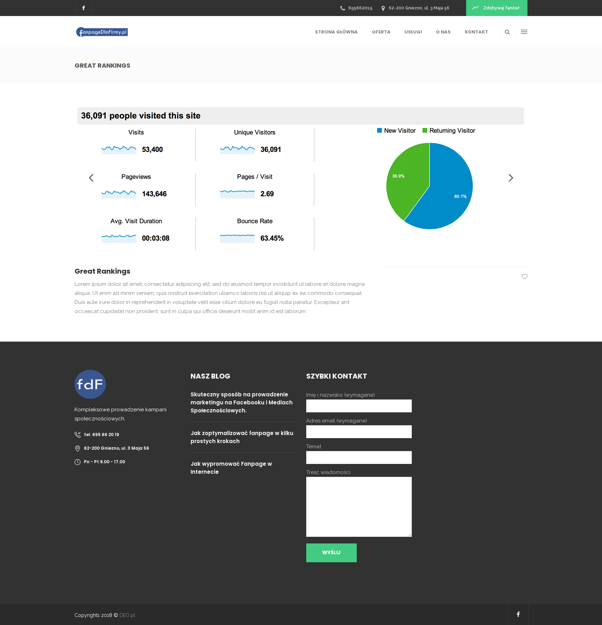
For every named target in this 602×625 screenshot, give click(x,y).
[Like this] (524, 276)
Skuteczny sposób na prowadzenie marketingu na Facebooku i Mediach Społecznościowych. (242, 402)
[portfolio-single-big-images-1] (301, 178)
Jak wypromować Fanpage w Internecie (231, 467)
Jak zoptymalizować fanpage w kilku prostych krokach (242, 437)
